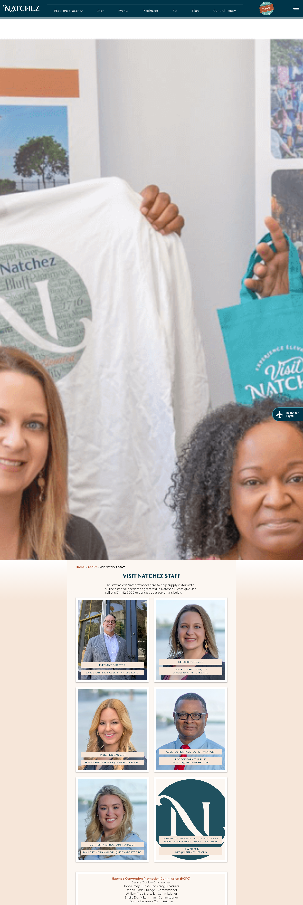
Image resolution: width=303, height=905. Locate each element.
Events (123, 10)
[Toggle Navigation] (296, 8)
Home (80, 567)
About (92, 567)
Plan (195, 10)
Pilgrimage (150, 10)
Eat (175, 10)
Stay (100, 10)
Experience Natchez (68, 10)
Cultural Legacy (224, 10)
